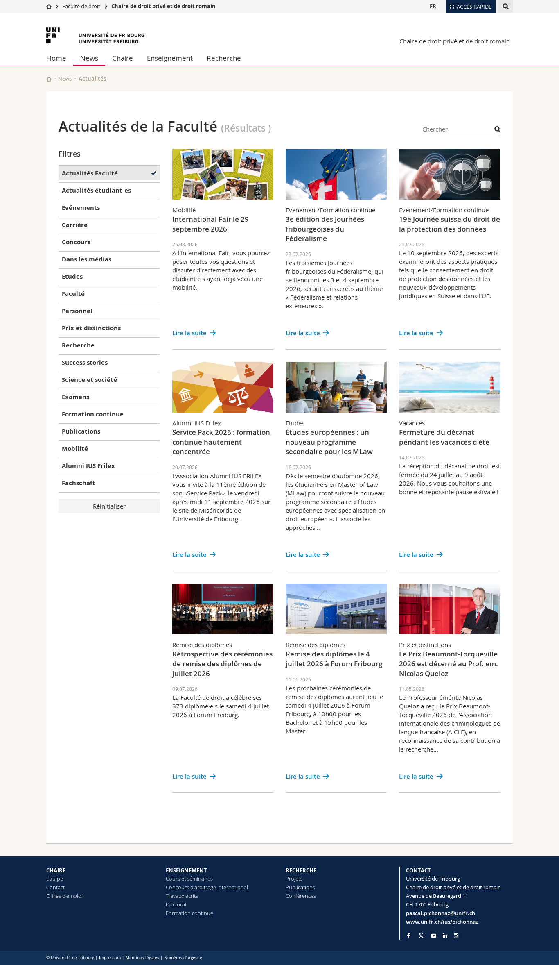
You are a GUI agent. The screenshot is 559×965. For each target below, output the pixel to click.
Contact (55, 887)
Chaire (122, 58)
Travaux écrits (182, 895)
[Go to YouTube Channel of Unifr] (433, 935)
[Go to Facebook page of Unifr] (408, 935)
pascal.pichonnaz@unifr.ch (440, 913)
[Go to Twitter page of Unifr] (421, 935)
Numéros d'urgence (183, 957)
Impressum (110, 957)
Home (56, 58)
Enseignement (170, 58)
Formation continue (189, 913)
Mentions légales (142, 957)
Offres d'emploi (64, 895)
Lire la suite (189, 333)
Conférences (301, 895)
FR (433, 6)
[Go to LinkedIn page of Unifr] (445, 935)
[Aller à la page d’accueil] (49, 6)
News (89, 58)
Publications (300, 887)
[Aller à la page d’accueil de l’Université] (95, 35)
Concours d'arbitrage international (207, 887)
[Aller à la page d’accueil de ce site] (49, 79)
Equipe (54, 878)
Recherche (224, 58)
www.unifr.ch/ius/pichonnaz (442, 921)
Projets (294, 878)
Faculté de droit (81, 6)
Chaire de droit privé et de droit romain (163, 6)
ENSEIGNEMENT (186, 870)
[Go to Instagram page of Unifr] (456, 935)
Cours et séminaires (189, 878)
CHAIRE (55, 870)
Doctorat (176, 904)
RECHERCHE (301, 870)
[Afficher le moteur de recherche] (505, 6)
